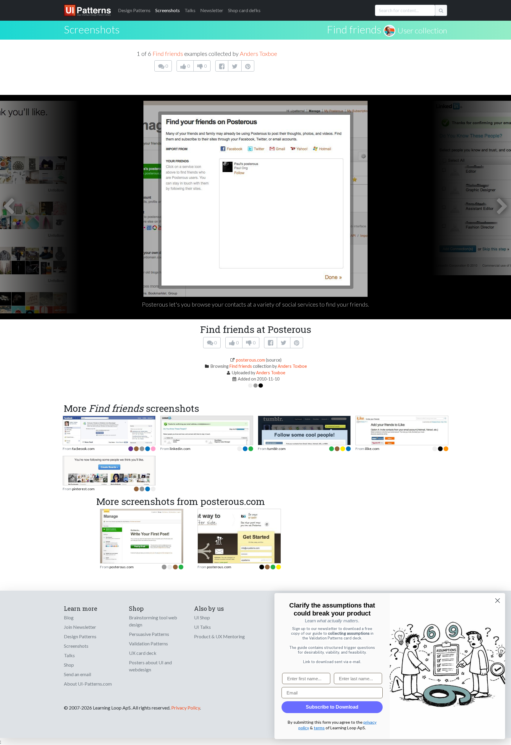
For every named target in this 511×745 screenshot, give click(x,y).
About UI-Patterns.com (88, 683)
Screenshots (167, 10)
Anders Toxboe (258, 53)
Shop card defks (244, 10)
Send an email (77, 674)
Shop (69, 665)
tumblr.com (276, 448)
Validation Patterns (148, 643)
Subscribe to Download (332, 707)
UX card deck (142, 653)
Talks (190, 10)
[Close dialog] (497, 600)
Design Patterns (80, 636)
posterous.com (250, 359)
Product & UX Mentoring (219, 636)
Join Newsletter (80, 627)
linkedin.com (180, 448)
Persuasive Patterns (149, 634)
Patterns (134, 10)
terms (319, 727)
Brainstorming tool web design (153, 621)
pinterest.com (83, 489)
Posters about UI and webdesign (150, 666)
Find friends (354, 29)
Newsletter (211, 10)
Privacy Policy (185, 707)
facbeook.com (83, 448)
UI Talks (202, 627)
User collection (422, 30)
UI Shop (202, 617)
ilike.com (372, 448)
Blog (69, 617)
